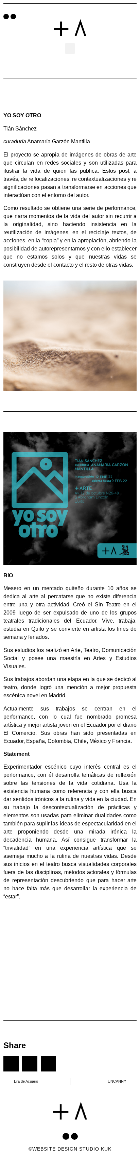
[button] (70, 48)
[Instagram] (13, 16)
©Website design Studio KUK (70, 1149)
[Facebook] (6, 16)
